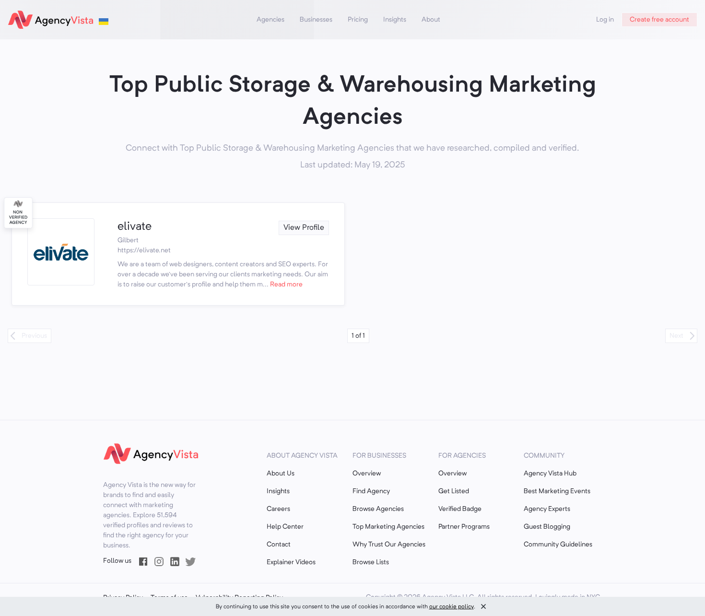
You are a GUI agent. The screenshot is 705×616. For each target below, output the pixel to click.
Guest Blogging (547, 526)
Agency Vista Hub (550, 473)
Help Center (285, 526)
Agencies (270, 19)
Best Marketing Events (557, 491)
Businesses (316, 19)
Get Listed (453, 491)
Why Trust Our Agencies (388, 544)
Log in (605, 19)
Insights (394, 19)
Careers (278, 509)
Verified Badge (460, 509)
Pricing (358, 19)
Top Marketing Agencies (388, 526)
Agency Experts (547, 509)
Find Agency (371, 491)
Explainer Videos (291, 562)
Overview (366, 473)
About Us (280, 473)
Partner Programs (464, 526)
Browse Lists (370, 562)
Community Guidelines (558, 544)
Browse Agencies (378, 509)
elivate (135, 227)
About (431, 19)
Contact (279, 544)
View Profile (303, 228)
